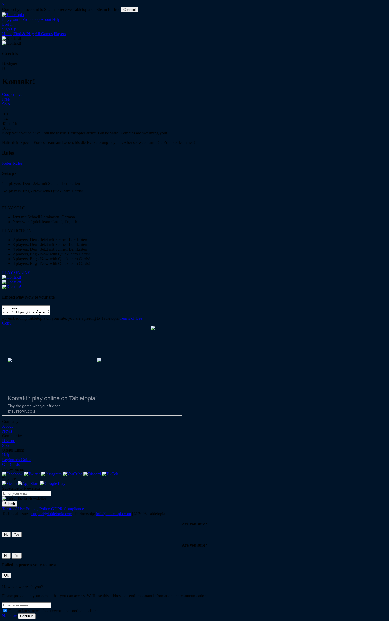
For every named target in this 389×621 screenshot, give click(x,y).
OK (6, 575)
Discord (8, 440)
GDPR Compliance (67, 509)
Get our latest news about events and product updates (52, 611)
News (7, 431)
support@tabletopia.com (51, 513)
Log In (7, 24)
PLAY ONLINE (16, 272)
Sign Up (9, 29)
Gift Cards (11, 464)
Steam (7, 445)
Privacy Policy (38, 509)
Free (6, 99)
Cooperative (12, 94)
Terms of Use (131, 318)
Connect (129, 10)
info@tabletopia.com (113, 513)
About (45, 19)
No (6, 535)
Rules (7, 163)
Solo (6, 104)
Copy (6, 323)
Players (60, 34)
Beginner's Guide (16, 459)
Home (7, 34)
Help (56, 19)
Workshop (31, 19)
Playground (11, 19)
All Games (44, 34)
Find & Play (23, 34)
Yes (17, 535)
